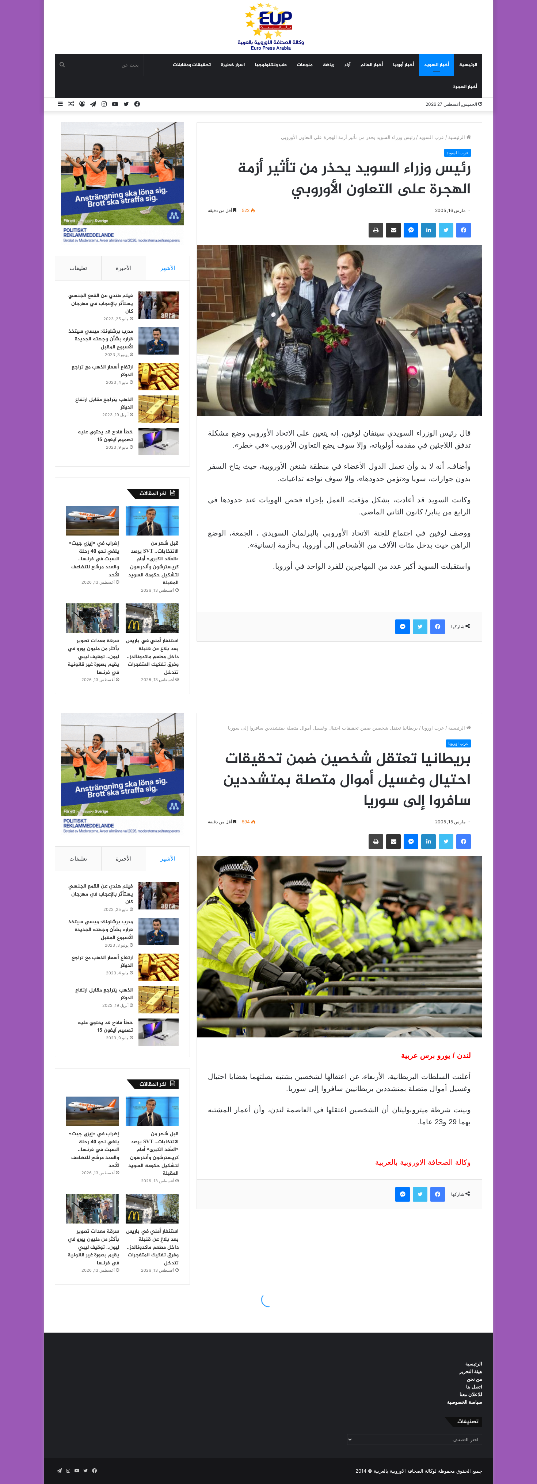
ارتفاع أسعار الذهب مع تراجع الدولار (102, 371)
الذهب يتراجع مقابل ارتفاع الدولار (104, 403)
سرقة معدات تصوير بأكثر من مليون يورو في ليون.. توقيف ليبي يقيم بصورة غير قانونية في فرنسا (93, 656)
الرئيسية (468, 65)
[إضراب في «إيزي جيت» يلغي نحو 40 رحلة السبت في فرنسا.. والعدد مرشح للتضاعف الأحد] (92, 521)
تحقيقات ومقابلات (192, 65)
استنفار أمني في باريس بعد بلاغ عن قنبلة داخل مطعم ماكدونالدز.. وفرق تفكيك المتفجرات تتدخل (152, 656)
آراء (347, 65)
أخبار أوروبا (403, 65)
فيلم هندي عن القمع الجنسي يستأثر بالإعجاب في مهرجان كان (100, 303)
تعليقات (78, 267)
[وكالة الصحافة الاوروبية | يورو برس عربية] (268, 27)
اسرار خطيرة (233, 65)
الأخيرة (124, 267)
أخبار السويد (436, 65)
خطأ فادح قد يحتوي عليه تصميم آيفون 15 (105, 436)
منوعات (305, 65)
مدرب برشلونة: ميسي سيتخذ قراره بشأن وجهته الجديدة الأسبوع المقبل (100, 339)
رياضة (328, 65)
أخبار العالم (372, 65)
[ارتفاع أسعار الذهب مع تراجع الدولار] (158, 376)
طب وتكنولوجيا (271, 65)
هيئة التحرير (470, 1371)
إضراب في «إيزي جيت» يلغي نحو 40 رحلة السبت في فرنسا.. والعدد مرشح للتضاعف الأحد (94, 559)
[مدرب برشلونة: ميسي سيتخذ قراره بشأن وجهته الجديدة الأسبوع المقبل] (158, 341)
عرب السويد (431, 137)
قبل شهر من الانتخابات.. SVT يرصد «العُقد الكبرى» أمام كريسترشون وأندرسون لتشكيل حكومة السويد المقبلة (153, 563)
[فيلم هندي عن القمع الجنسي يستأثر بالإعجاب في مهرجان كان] (158, 305)
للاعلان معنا (471, 1394)
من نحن (474, 1379)
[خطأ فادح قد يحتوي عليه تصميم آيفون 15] (158, 441)
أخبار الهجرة (465, 87)
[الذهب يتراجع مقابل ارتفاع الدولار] (158, 409)
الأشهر (167, 267)
